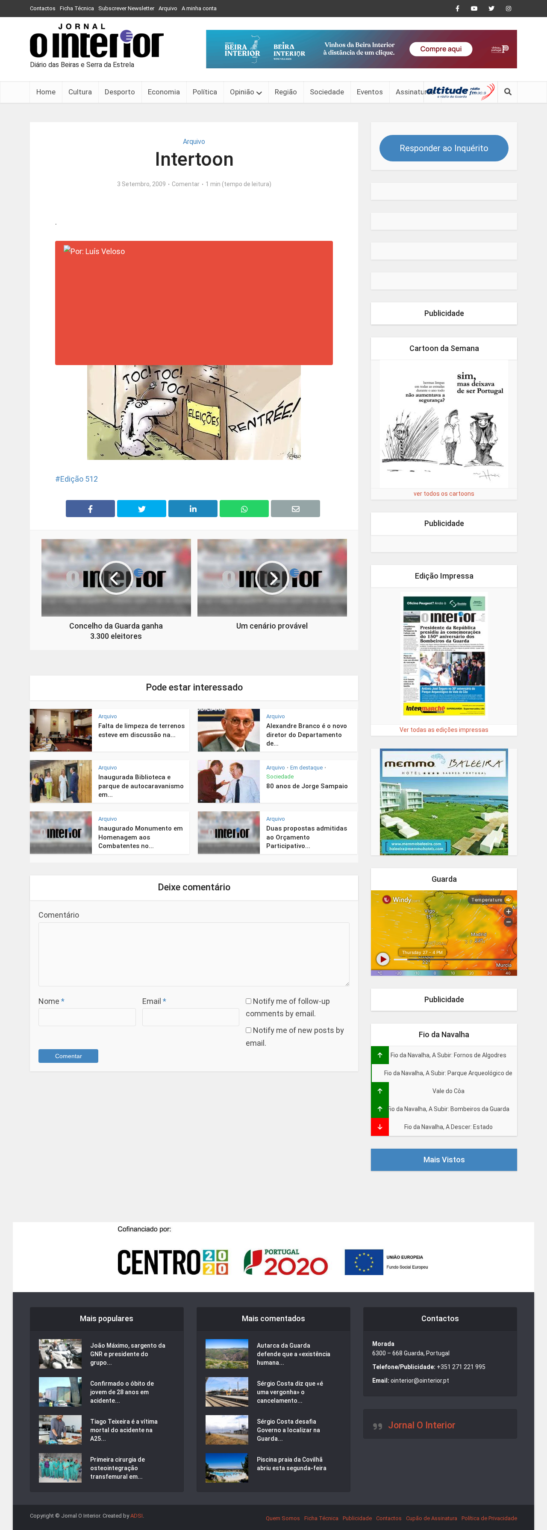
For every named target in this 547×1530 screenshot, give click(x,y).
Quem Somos (283, 1518)
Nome (51, 1001)
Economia (164, 92)
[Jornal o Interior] (97, 40)
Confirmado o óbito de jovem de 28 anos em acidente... (122, 1392)
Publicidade (357, 1518)
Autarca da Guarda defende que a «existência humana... (293, 1354)
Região (286, 92)
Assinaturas (415, 92)
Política (205, 92)
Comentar (186, 184)
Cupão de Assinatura (431, 1518)
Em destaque (306, 767)
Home (46, 92)
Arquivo (168, 8)
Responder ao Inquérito (444, 148)
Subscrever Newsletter (126, 8)
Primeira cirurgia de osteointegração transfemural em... (117, 1468)
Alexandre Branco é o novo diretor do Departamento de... (306, 734)
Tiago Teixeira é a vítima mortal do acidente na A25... (124, 1430)
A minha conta (199, 8)
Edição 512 (79, 478)
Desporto (120, 92)
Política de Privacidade (489, 1518)
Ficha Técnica (77, 8)
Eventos (370, 92)
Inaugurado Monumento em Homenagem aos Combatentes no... (140, 837)
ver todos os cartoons (444, 493)
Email (154, 1001)
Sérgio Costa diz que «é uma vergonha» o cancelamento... (290, 1392)
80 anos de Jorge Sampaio (307, 786)
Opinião (242, 92)
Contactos (43, 8)
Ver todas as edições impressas (444, 729)
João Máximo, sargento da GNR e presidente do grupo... (127, 1354)
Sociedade (327, 92)
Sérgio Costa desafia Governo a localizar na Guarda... (288, 1430)
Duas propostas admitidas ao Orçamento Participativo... (306, 837)
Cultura (80, 92)
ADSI (136, 1515)
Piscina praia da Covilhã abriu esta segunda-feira (291, 1463)
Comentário (58, 914)
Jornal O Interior (422, 1425)
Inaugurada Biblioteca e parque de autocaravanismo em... (141, 786)
